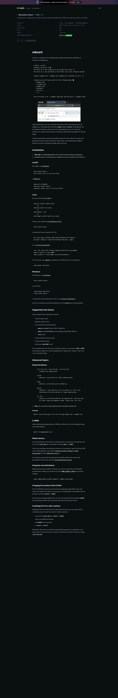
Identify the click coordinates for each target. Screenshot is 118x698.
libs (20, 8)
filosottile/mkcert (26, 15)
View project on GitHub (24, 35)
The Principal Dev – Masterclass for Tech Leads (53, 2)
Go (62, 23)
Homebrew (45, 166)
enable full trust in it (52, 453)
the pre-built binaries (43, 245)
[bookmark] (22, 40)
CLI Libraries (69, 23)
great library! (31, 40)
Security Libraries (82, 23)
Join (79, 2)
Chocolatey (46, 275)
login (99, 8)
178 (60, 27)
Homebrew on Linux (55, 221)
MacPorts (37, 179)
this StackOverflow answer (63, 460)
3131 (60, 30)
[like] (18, 40)
